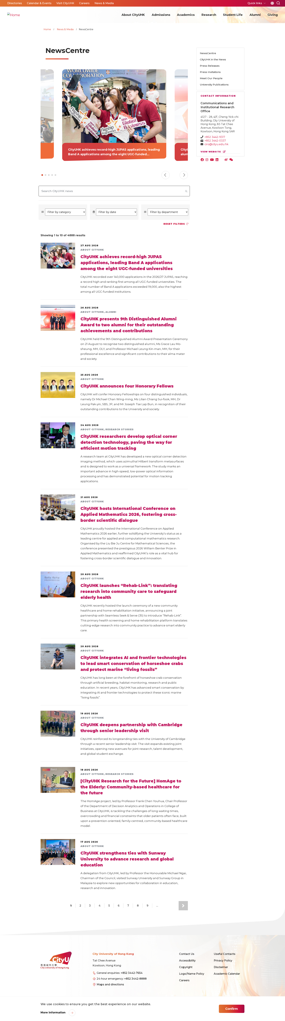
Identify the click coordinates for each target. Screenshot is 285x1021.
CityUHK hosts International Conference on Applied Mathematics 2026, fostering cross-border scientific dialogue (128, 514)
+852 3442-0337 (215, 140)
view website (211, 151)
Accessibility (187, 960)
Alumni (110, 312)
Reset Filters (174, 224)
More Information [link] (53, 1012)
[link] (114, 115)
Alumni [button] (255, 15)
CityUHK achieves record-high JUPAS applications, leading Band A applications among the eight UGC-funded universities (126, 262)
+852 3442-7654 (131, 972)
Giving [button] (273, 15)
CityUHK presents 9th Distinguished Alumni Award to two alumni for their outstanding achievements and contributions (128, 325)
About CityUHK (92, 249)
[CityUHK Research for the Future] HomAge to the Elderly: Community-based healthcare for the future (130, 787)
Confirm (231, 1009)
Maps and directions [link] (110, 984)
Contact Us (186, 954)
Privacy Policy (223, 960)
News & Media (65, 29)
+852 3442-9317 (215, 137)
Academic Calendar (227, 973)
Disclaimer (221, 967)
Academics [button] (186, 15)
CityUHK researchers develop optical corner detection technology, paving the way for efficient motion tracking (128, 442)
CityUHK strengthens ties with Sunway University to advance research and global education (127, 859)
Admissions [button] (161, 15)
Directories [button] (14, 3)
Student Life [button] (233, 15)
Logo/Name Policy (191, 973)
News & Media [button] (104, 3)
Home (47, 29)
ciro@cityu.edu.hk (216, 144)
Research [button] (209, 15)
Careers (184, 980)
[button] (278, 2)
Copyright (185, 967)
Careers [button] (84, 3)
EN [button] (272, 3)
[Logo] (56, 960)
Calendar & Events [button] (39, 3)
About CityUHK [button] (133, 15)
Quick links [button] (255, 3)
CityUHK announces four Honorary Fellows (127, 386)
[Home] (13, 14)
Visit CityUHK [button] (65, 3)
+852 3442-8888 (135, 978)
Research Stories (119, 429)
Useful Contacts (224, 954)
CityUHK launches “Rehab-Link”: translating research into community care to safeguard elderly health (128, 591)
